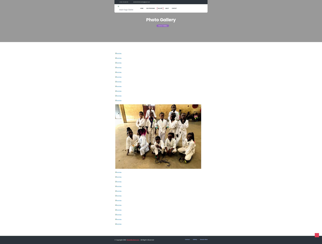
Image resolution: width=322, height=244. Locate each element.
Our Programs (150, 8)
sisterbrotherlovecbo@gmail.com (141, 2)
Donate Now (204, 239)
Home (141, 8)
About (167, 8)
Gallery (160, 8)
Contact (174, 8)
